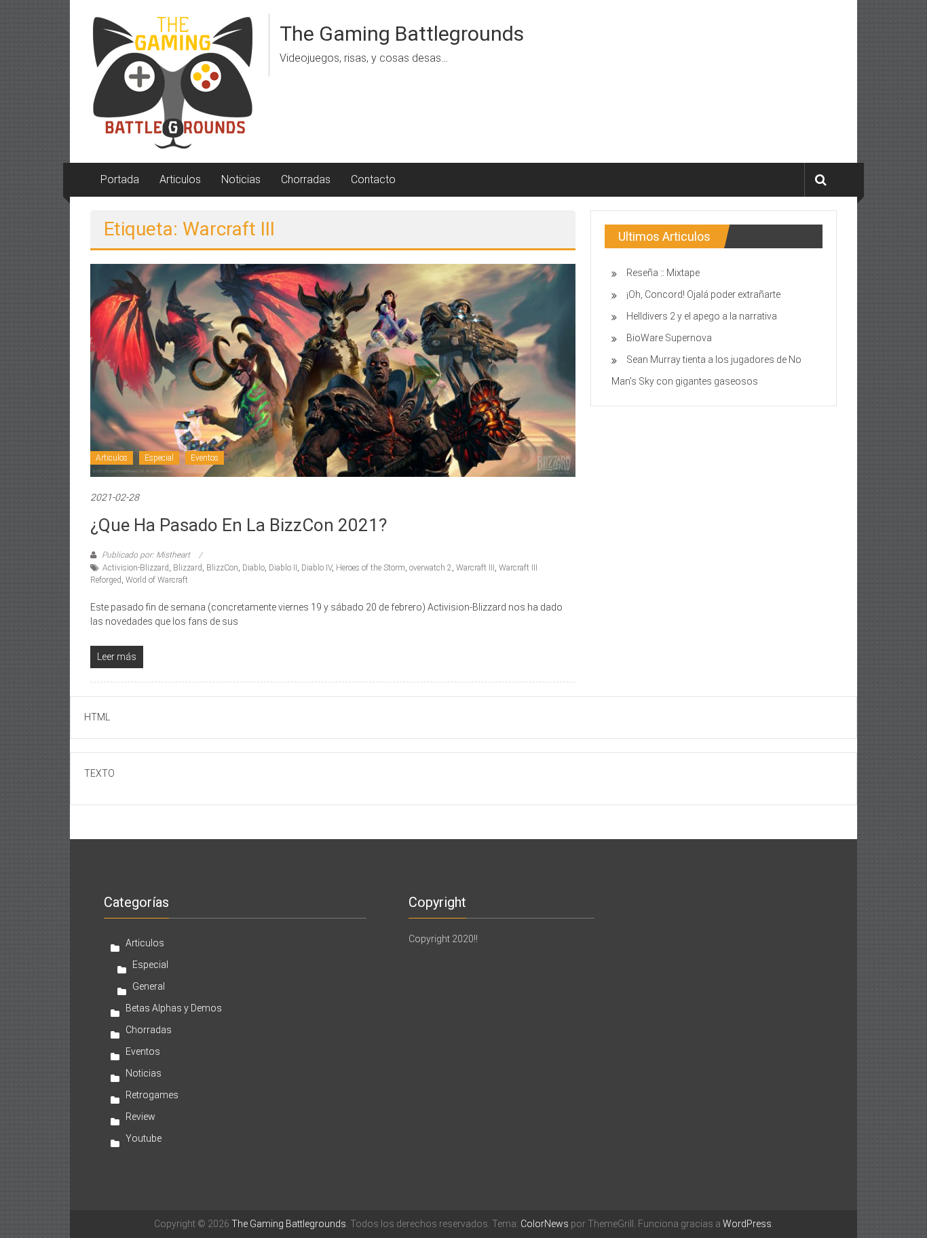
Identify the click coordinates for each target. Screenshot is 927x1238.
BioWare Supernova (669, 337)
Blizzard (187, 568)
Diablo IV (316, 568)
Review (140, 1116)
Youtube (144, 1138)
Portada (119, 179)
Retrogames (152, 1094)
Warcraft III (475, 568)
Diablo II (283, 568)
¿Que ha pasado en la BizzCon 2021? (238, 525)
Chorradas (305, 179)
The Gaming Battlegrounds (402, 33)
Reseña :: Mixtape (663, 272)
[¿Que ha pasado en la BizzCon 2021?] (332, 369)
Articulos (180, 179)
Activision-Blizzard (135, 568)
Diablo (253, 568)
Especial (159, 458)
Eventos (205, 458)
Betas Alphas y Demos (174, 1008)
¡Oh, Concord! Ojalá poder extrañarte (703, 294)
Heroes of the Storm (370, 568)
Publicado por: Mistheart (146, 555)
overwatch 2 (430, 568)
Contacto (373, 179)
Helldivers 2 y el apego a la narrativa (701, 316)
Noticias (241, 179)
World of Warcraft (157, 580)
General (148, 986)
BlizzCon (222, 568)
